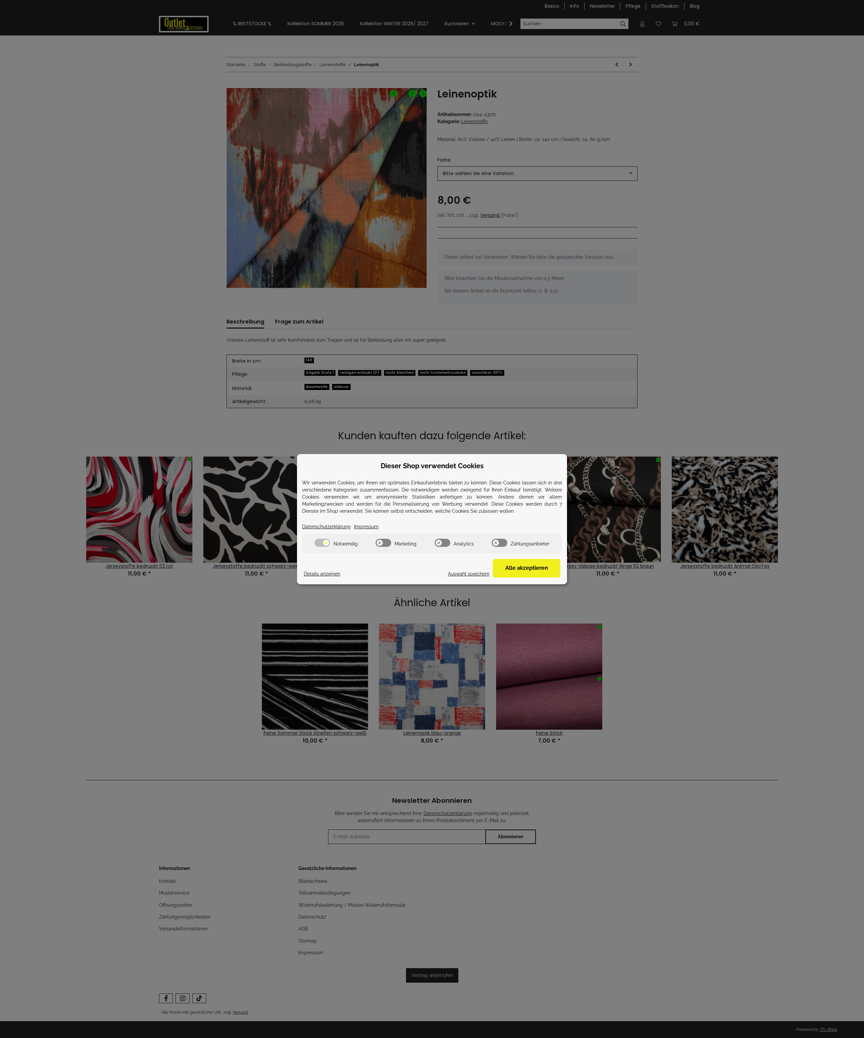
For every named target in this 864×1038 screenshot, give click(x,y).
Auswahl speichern (468, 574)
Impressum (366, 526)
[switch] (322, 543)
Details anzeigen (322, 574)
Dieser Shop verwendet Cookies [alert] (432, 466)
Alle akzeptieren (526, 568)
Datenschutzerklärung (326, 526)
